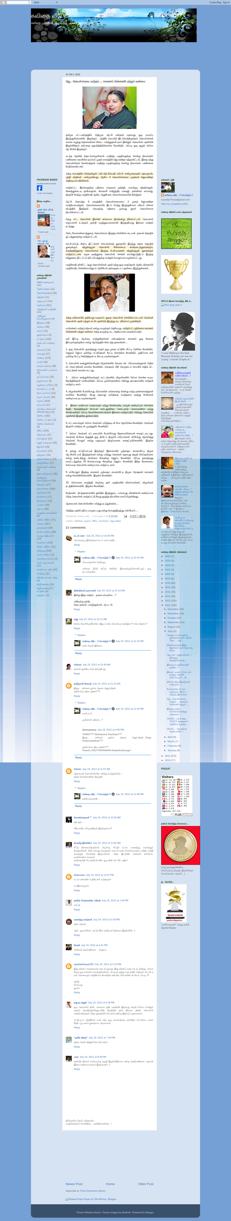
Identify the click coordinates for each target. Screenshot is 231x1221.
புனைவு (40, 524)
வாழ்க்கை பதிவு (44, 569)
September (174, 622)
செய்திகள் (42, 438)
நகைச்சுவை (43, 488)
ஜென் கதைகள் (44, 443)
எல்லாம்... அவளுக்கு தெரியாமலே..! (177, 730)
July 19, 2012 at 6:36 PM (101, 1002)
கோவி (77, 945)
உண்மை (40, 327)
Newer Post (74, 1184)
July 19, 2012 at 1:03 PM (115, 900)
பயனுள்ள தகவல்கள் (47, 513)
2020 (168, 574)
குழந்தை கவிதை (45, 385)
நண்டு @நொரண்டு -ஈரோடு (87, 900)
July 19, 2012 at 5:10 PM (108, 964)
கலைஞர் (41, 354)
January (172, 750)
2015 (168, 592)
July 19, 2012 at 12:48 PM (130, 794)
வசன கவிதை (44, 554)
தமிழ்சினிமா (43, 463)
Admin (77, 769)
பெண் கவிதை (44, 532)
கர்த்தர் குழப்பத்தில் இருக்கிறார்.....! (184, 400)
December (173, 609)
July (170, 631)
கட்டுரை (41, 339)
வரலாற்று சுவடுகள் (83, 919)
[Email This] (131, 516)
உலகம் (40, 331)
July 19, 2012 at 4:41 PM (94, 945)
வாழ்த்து (41, 573)
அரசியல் (78, 521)
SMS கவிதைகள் (45, 282)
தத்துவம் (41, 455)
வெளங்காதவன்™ (83, 817)
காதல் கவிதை (44, 366)
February (173, 746)
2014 (168, 596)
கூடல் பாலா (79, 535)
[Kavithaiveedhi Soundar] (39, 190)
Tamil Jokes (43, 289)
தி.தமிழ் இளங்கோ (83, 843)
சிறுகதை (41, 434)
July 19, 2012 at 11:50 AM (107, 817)
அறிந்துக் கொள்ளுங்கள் (44, 317)
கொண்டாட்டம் (44, 389)
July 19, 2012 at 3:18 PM (106, 919)
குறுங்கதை (42, 381)
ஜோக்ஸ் (40, 447)
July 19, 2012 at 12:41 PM (130, 641)
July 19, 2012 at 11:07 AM (96, 769)
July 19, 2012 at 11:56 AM (107, 843)
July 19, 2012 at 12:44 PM (130, 709)
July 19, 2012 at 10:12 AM (93, 619)
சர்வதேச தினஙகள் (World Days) (46, 410)
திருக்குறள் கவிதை (46, 467)
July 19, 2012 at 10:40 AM (96, 664)
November (173, 613)
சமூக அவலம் (43, 397)
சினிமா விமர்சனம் (45, 424)
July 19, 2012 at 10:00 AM (100, 535)
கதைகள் (41, 350)
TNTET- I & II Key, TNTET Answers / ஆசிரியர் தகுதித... (177, 721)
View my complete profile (174, 204)
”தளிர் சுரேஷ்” (81, 1037)
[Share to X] (138, 516)
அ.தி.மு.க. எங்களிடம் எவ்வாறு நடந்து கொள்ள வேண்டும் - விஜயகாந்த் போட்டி (184, 523)
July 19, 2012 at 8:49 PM (93, 1057)
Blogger (150, 1212)
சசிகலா (78, 664)
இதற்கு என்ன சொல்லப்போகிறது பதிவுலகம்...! (177, 712)
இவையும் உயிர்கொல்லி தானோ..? (178, 666)
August (172, 627)
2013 (168, 600)
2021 (168, 569)
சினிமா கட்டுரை (44, 420)
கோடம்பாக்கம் (44, 393)
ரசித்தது (41, 551)
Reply (77, 545)
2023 (168, 565)
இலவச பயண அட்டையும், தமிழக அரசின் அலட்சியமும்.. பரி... (179, 675)
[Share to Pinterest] (144, 516)
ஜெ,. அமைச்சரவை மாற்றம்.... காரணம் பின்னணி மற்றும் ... (177, 702)
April (170, 737)
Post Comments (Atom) (92, 1191)
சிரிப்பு (95, 521)
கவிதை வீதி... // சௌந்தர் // (96, 557)
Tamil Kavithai (44, 293)
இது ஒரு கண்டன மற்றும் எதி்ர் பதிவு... (183, 461)
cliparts (40, 297)
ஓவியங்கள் (42, 335)
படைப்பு (40, 509)
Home (110, 1184)
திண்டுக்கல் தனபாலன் (85, 590)
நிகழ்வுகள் (42, 501)
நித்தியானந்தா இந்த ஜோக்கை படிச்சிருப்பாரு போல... (180, 648)
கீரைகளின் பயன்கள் (47, 370)
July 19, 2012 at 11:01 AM (106, 683)
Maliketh (126, 1212)
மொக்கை (42, 542)
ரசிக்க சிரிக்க (43, 546)
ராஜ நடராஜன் (80, 1002)
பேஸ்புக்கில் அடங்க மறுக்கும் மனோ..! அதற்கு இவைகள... (178, 692)
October (172, 618)
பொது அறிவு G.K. (46, 536)
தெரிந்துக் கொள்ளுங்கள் (44, 479)
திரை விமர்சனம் (45, 474)
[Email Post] (125, 516)
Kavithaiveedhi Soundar (46, 184)
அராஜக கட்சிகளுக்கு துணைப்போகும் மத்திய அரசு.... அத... (179, 638)
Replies (81, 551)
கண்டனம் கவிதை (46, 343)
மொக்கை (104, 521)
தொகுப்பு (41, 484)
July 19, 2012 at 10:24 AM (130, 557)
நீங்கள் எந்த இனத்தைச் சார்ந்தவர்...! (178, 683)
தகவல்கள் (42, 451)
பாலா (76, 1057)
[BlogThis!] (134, 516)
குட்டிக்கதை (43, 377)
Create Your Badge (44, 193)
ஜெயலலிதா (115, 521)
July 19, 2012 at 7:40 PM (102, 1037)
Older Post (146, 1184)
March (171, 741)
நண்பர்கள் (42, 492)
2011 (168, 756)
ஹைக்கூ (41, 595)
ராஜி (76, 619)
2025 (168, 556)
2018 (168, 583)
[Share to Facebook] (141, 516)
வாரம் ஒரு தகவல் (45, 562)
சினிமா (40, 416)
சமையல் (41, 405)
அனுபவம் (41, 301)
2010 (168, 760)
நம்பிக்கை (42, 497)
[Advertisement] (109, 1156)
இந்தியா (41, 323)
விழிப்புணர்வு (43, 584)
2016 (168, 587)
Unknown (79, 875)
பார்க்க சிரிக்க (44, 519)
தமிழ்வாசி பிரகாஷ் (83, 683)
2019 (168, 578)
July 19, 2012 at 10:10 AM (111, 590)
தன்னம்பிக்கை (44, 459)
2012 (168, 605)
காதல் (40, 362)
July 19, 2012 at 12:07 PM (100, 875)
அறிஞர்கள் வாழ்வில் (46, 309)
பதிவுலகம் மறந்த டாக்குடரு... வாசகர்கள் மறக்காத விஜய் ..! (184, 431)
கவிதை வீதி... (49, 15)
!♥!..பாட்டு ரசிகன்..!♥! (43, 242)
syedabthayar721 (84, 964)
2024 (168, 560)
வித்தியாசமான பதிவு (47, 577)
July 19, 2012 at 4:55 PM (110, 730)
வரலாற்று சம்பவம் (45, 558)
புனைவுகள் (42, 528)
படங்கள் (41, 505)
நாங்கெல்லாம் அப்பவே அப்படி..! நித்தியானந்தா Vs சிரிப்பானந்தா (184, 490)
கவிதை (40, 358)
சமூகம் (87, 521)
